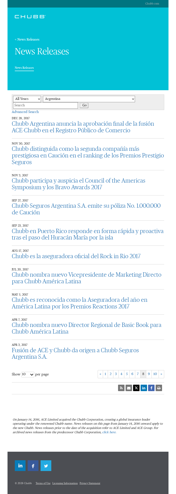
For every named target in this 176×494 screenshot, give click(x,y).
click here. (109, 432)
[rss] (121, 388)
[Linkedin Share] (144, 388)
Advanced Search (25, 112)
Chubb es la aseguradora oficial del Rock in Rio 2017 (76, 256)
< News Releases (27, 39)
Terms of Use (43, 483)
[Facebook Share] (151, 388)
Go (84, 105)
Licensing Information (65, 483)
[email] (129, 388)
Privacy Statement (90, 483)
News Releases (24, 67)
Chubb (30, 16)
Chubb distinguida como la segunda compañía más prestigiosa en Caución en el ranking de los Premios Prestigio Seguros (88, 155)
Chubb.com (152, 3)
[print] (159, 388)
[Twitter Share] (136, 388)
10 (155, 374)
